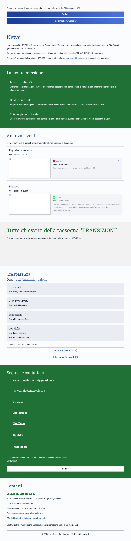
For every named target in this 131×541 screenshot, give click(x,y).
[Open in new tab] (118, 161)
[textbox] (65, 270)
